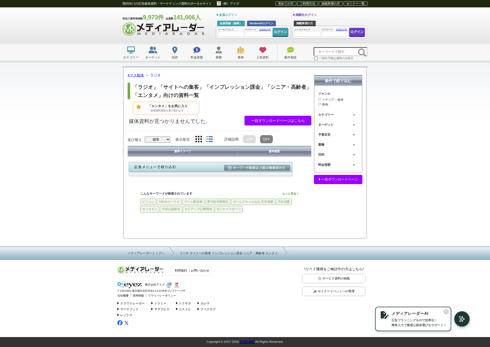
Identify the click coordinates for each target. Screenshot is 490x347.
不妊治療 (284, 201)
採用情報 (138, 295)
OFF (266, 139)
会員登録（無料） (231, 23)
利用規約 (181, 270)
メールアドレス (226, 29)
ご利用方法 (307, 3)
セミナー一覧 (355, 3)
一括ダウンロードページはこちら (278, 121)
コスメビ (185, 309)
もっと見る (289, 193)
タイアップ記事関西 (198, 209)
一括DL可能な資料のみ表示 (336, 58)
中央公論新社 (171, 209)
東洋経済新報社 (217, 201)
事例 (325, 105)
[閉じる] (446, 311)
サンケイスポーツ (228, 209)
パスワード (258, 29)
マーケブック (129, 309)
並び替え (135, 140)
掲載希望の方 (331, 3)
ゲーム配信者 (193, 201)
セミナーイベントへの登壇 (336, 291)
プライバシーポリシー (162, 295)
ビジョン (148, 201)
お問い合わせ (200, 270)
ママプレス (161, 309)
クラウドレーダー (132, 303)
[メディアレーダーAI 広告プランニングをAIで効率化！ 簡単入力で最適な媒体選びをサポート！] (459, 319)
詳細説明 (231, 139)
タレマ (205, 303)
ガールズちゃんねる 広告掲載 (253, 201)
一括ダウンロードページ (339, 179)
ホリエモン (149, 209)
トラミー (160, 303)
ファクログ (208, 309)
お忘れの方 (265, 29)
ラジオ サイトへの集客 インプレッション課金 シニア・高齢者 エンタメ (229, 253)
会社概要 (123, 295)
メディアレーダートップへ (146, 253)
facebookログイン (261, 23)
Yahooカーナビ (169, 201)
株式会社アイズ (154, 284)
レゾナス (126, 315)
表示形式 (182, 139)
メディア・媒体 (333, 99)
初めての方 (285, 3)
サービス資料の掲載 (336, 278)
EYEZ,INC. (247, 342)
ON (249, 139)
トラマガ (185, 303)
